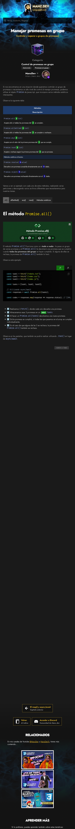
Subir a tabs (61, 348)
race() (31, 200)
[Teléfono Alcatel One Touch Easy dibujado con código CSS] (37, 799)
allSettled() (15, 200)
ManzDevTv (45, 741)
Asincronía (26, 68)
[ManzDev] (46, 74)
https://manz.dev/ (32, 76)
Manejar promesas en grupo (37, 31)
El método (27, 213)
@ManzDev (34, 741)
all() (6, 200)
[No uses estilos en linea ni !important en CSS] (37, 760)
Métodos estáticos (44, 200)
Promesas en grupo (42, 68)
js (60, 267)
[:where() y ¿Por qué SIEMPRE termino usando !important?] (37, 779)
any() (24, 200)
